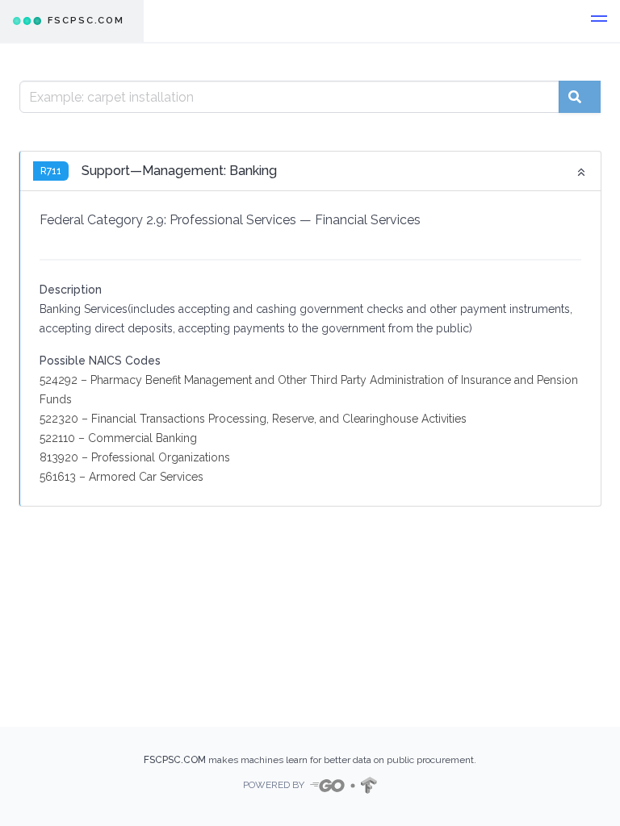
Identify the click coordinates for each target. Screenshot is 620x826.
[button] (599, 21)
